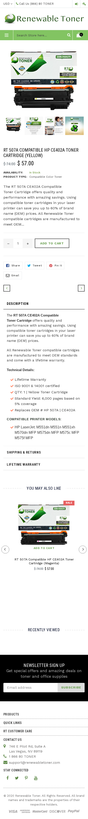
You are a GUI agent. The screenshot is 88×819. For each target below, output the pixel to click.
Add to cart (44, 548)
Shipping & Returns (24, 452)
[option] (13, 126)
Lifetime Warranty (23, 465)
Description (18, 304)
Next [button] (83, 549)
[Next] (81, 288)
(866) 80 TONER (42, 3)
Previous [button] (5, 549)
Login (76, 4)
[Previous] (6, 288)
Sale (69, 502)
